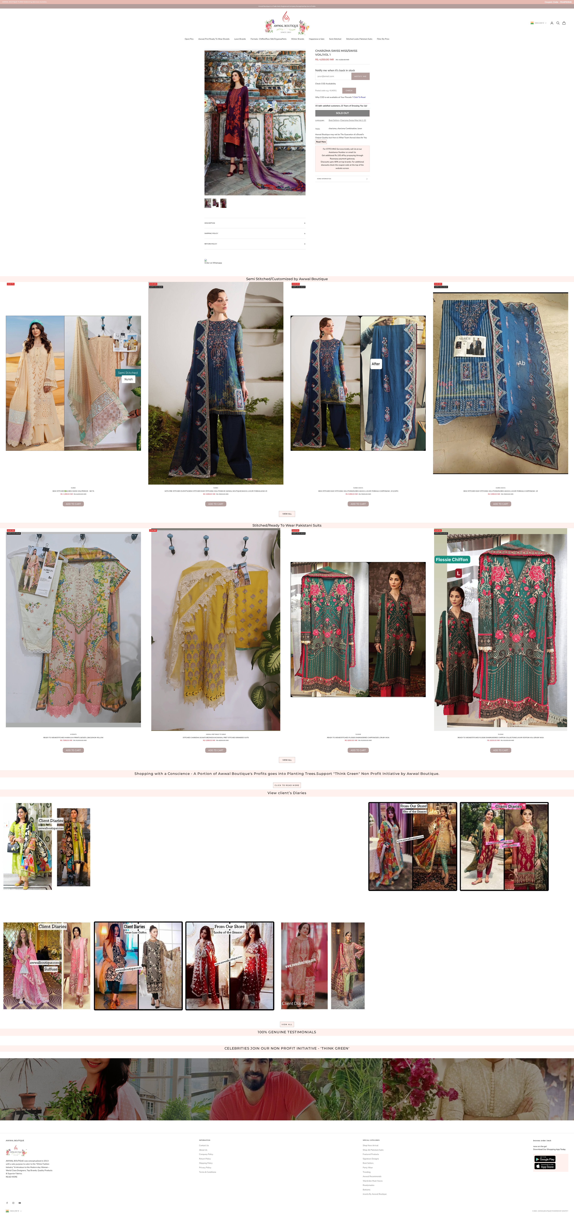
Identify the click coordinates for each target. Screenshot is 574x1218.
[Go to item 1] (207, 203)
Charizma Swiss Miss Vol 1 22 (353, 120)
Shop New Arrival (370, 1145)
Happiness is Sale (316, 39)
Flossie (358, 734)
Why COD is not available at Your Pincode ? (340, 97)
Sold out (342, 113)
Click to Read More (287, 785)
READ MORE (11, 1177)
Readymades (368, 1185)
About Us (203, 1150)
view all (287, 1024)
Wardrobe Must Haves (373, 1181)
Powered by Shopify (560, 1211)
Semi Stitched (335, 39)
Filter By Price (383, 39)
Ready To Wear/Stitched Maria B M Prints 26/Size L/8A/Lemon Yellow (73, 737)
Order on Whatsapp (213, 263)
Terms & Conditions (207, 1172)
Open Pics (189, 39)
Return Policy (205, 1158)
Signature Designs (371, 1158)
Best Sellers (334, 120)
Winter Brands (297, 39)
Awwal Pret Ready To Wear (216, 734)
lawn (360, 128)
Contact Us (204, 1145)
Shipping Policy (206, 1163)
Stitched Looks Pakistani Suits (359, 39)
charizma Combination (347, 128)
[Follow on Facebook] (7, 1203)
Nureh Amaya (358, 488)
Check (349, 90)
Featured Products (371, 1154)
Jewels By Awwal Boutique (375, 1194)
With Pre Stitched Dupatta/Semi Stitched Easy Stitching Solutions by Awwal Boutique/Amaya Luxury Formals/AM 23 (216, 491)
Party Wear (368, 1167)
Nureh (73, 488)
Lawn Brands (240, 39)
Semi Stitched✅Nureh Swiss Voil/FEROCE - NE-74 (73, 491)
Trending (367, 1172)
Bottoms (366, 1189)
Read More (321, 141)
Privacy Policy (205, 1167)
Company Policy (206, 1154)
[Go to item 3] (223, 203)
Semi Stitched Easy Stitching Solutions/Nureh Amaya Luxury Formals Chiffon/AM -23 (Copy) (358, 491)
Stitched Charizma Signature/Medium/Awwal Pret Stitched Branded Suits (216, 737)
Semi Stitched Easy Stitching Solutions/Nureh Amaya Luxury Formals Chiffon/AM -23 (500, 491)
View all (287, 514)
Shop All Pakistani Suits (373, 1150)
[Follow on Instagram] (13, 1203)
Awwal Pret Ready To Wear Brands (213, 39)
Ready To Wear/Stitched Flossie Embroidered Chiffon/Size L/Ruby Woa (358, 737)
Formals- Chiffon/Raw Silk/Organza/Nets (268, 39)
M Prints (73, 734)
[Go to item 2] (215, 202)
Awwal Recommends (372, 1176)
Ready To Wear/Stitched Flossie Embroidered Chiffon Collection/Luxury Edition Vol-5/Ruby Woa (501, 737)
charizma (332, 128)
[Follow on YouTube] (20, 1203)
